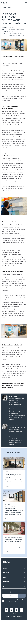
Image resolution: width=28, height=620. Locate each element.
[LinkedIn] (16, 610)
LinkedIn (18, 417)
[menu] (25, 3)
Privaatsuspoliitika (10, 616)
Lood (4, 577)
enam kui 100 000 (15, 170)
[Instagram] (11, 610)
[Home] (4, 3)
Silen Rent (5, 572)
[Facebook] (21, 610)
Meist (4, 586)
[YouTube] (6, 610)
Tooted (4, 568)
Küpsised (19, 616)
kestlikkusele (14, 304)
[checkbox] (3, 601)
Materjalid (5, 581)
